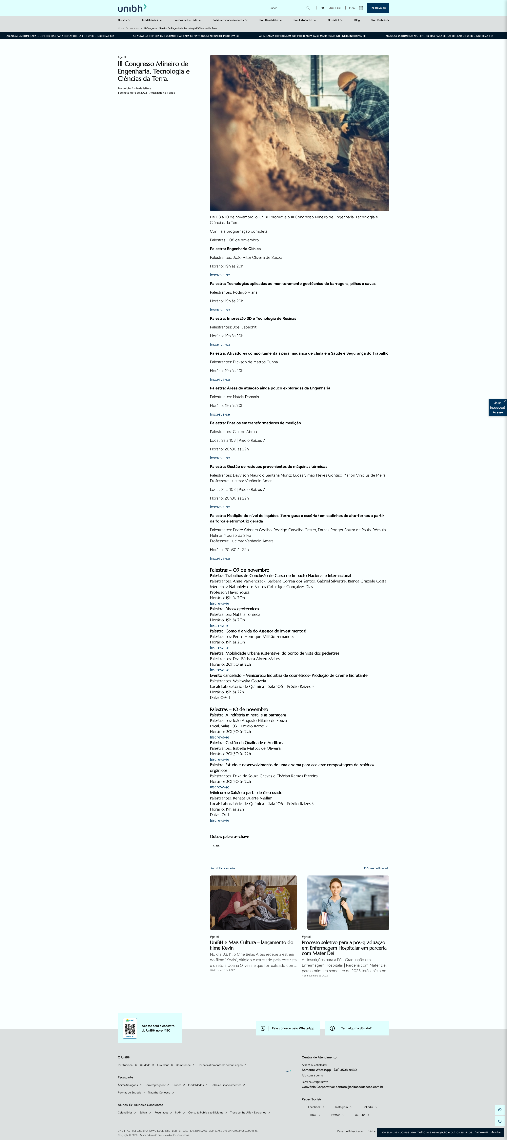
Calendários (125, 1112)
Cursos (122, 20)
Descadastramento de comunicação (220, 1065)
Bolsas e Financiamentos (228, 20)
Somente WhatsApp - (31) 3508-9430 (329, 1070)
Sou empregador (155, 1085)
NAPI (178, 1112)
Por (134, 88)
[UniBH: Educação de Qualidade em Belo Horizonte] (132, 8)
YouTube (360, 1115)
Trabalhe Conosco (159, 1092)
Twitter (335, 1115)
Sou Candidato (268, 20)
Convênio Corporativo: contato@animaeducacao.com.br (342, 1087)
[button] (500, 1110)
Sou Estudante (303, 20)
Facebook (314, 1107)
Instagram (341, 1107)
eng (331, 8)
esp (339, 8)
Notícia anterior (225, 868)
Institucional (125, 1065)
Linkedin (368, 1107)
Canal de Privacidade (350, 1131)
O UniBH (333, 20)
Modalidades (150, 20)
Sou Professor (380, 20)
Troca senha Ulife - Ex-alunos (248, 1112)
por (323, 8)
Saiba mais (481, 1132)
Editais (143, 1112)
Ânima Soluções (128, 1085)
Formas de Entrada (185, 20)
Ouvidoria (163, 1065)
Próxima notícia (374, 868)
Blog (357, 20)
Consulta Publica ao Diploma (205, 1112)
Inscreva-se (378, 8)
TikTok (312, 1115)
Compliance (183, 1065)
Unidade (145, 1065)
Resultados (161, 1112)
